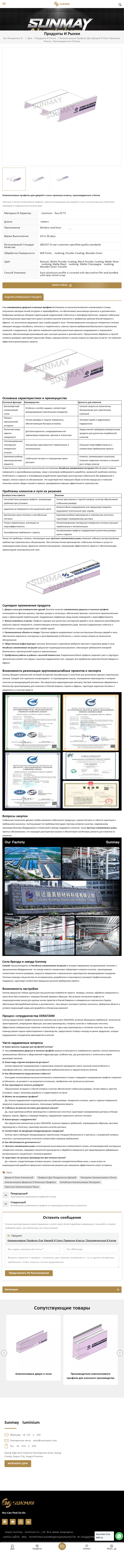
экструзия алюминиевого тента (98, 1177)
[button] (4, 1353)
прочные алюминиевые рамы (22, 1187)
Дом (30, 38)
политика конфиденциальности (52, 1537)
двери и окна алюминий (19, 1177)
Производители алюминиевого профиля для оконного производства (33, 1376)
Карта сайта (11, 1537)
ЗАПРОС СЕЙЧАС (60, 285)
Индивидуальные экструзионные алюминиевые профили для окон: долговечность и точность (90, 1376)
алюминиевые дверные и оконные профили (30, 1182)
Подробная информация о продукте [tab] (23, 297)
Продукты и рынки (46, 38)
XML (24, 1537)
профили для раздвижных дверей (57, 1177)
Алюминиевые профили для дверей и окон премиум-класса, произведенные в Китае (61, 1240)
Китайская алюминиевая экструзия (80, 1182)
